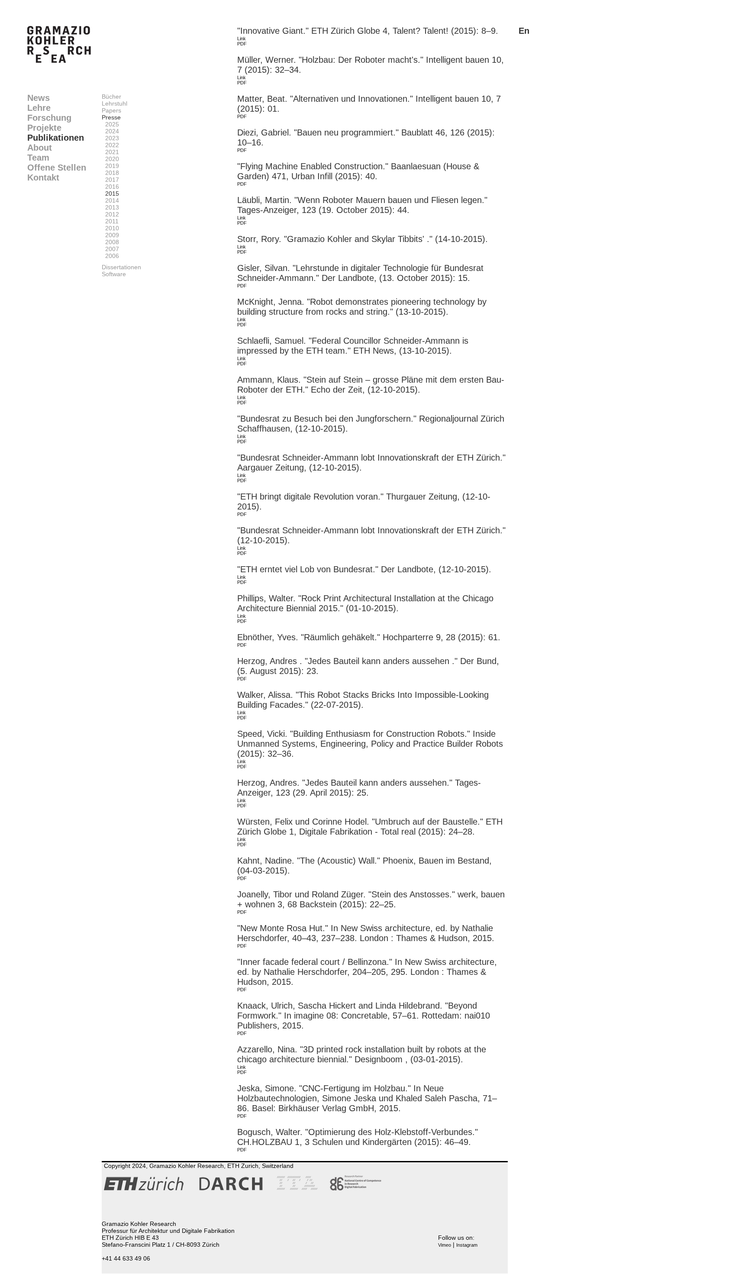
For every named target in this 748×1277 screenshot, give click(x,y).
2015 (110, 193)
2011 (110, 221)
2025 (110, 124)
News (38, 98)
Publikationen (55, 137)
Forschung (49, 118)
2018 (110, 172)
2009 (110, 235)
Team (38, 157)
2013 (110, 207)
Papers (111, 110)
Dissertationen (121, 267)
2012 (110, 214)
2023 (110, 138)
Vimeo (444, 1245)
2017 (110, 179)
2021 (110, 151)
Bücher (111, 96)
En (524, 30)
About (39, 147)
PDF (242, 43)
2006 (110, 255)
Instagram (466, 1245)
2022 (110, 145)
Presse (111, 117)
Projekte (44, 127)
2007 (110, 248)
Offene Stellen (56, 167)
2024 (110, 131)
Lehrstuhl (114, 103)
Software (114, 274)
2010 (110, 228)
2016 (110, 186)
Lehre (39, 108)
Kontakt (43, 177)
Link (241, 38)
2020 (110, 158)
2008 (110, 242)
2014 (110, 200)
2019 (110, 165)
